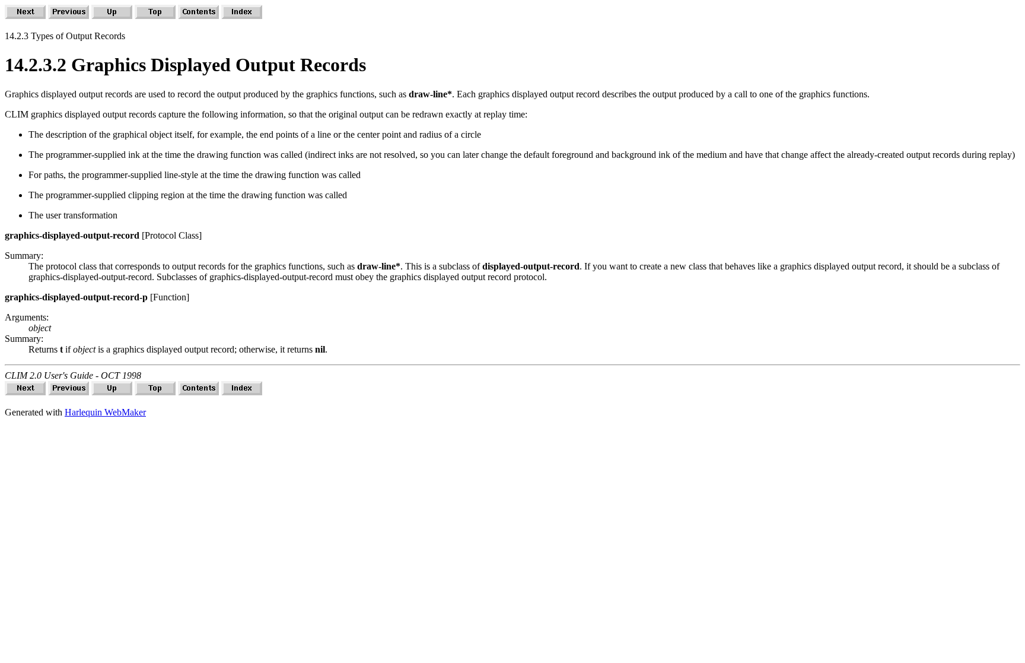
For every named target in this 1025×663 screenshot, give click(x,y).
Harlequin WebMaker (105, 412)
